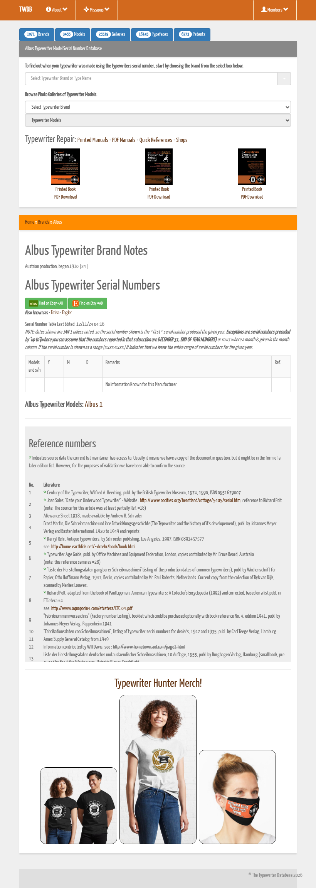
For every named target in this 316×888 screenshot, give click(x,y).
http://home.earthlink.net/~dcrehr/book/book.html (93, 546)
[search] (158, 107)
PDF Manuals (124, 140)
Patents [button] (193, 34)
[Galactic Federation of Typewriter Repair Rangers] (158, 769)
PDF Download (65, 197)
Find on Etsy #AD (91, 303)
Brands (43, 222)
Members (275, 10)
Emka (55, 312)
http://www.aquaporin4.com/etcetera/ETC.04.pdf (92, 608)
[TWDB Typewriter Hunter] (78, 805)
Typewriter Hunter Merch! (158, 683)
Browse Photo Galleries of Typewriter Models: (61, 94)
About (56, 10)
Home (29, 222)
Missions (96, 10)
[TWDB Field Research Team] (237, 797)
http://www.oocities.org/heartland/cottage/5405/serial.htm (190, 500)
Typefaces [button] (153, 34)
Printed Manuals (92, 140)
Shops (182, 140)
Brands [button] (38, 34)
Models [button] (74, 34)
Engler (67, 312)
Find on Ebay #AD (50, 303)
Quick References (156, 140)
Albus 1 (94, 404)
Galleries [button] (112, 34)
